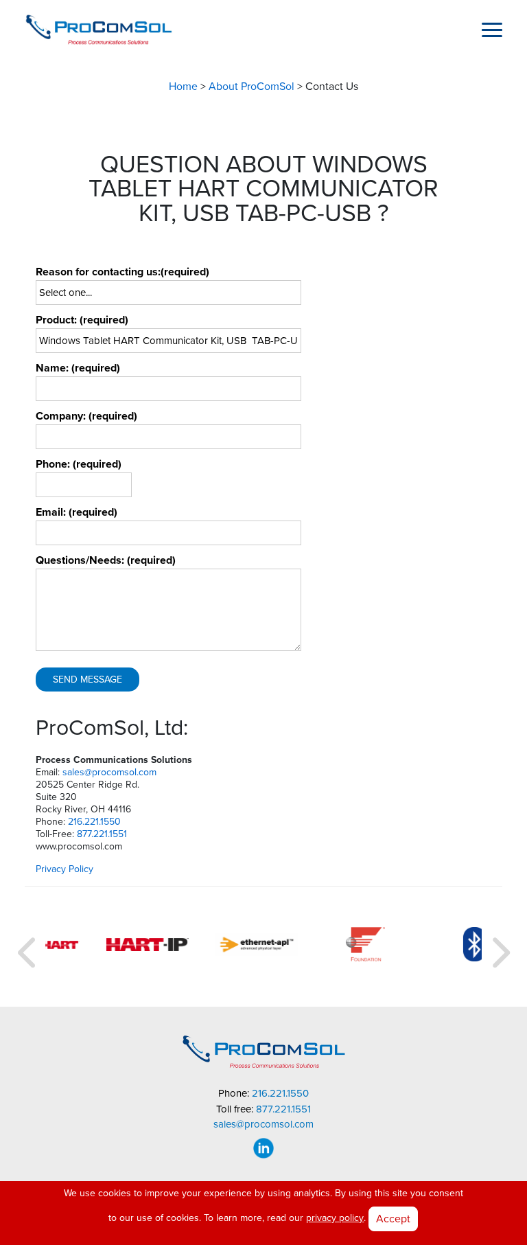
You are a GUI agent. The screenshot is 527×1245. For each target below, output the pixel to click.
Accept (393, 1218)
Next (499, 947)
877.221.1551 (102, 834)
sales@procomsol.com (109, 772)
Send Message (87, 679)
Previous (28, 947)
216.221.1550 (94, 821)
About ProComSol (251, 86)
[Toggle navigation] (492, 29)
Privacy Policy (64, 869)
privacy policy (335, 1218)
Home (183, 86)
